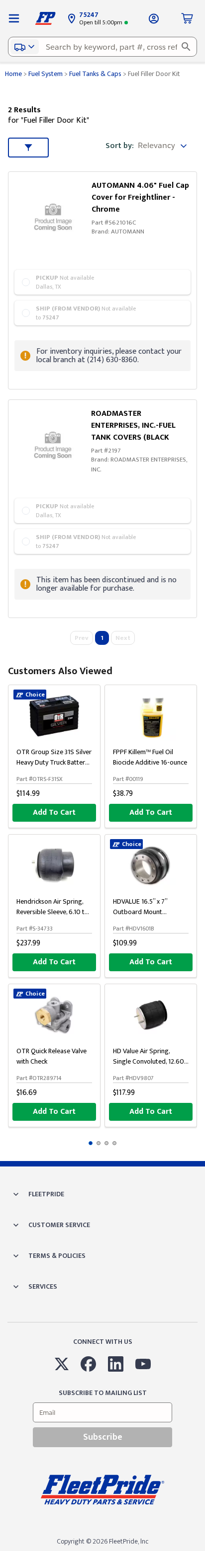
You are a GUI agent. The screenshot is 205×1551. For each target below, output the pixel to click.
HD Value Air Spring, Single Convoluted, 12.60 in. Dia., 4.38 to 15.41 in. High (148, 1066)
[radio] (102, 282)
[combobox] (102, 47)
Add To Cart (54, 812)
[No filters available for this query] (14, 18)
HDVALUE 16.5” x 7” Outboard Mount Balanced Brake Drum (143, 912)
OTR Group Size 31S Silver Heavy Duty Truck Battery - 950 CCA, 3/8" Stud (54, 762)
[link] (55, 214)
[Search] (186, 47)
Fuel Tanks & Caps (95, 73)
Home (13, 73)
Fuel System (45, 73)
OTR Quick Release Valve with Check (51, 1056)
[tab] (91, 1143)
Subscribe (102, 1437)
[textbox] (102, 47)
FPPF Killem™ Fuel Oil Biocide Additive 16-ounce (150, 757)
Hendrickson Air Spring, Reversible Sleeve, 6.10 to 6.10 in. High (52, 912)
